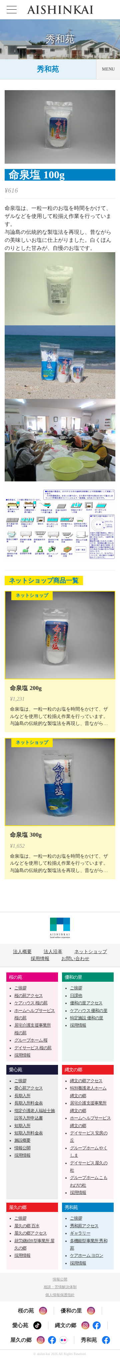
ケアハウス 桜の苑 (31, 1003)
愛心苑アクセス (28, 1088)
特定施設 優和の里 (86, 1018)
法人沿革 (53, 951)
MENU (108, 69)
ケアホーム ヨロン (86, 1255)
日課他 (76, 995)
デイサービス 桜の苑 (33, 1048)
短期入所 (22, 1125)
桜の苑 (15, 977)
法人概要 (22, 951)
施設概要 (22, 1140)
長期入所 (22, 1096)
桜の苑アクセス (28, 995)
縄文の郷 (73, 1069)
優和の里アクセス (86, 1003)
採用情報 (40, 958)
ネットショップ (90, 951)
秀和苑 (48, 69)
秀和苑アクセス (84, 1226)
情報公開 (22, 1148)
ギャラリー (80, 1233)
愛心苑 (15, 1069)
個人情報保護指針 (60, 1295)
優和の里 (73, 977)
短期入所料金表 (28, 1133)
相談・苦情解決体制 (60, 1287)
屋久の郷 (18, 1207)
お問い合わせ (75, 958)
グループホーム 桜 (31, 1040)
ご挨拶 (20, 988)
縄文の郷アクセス (86, 1081)
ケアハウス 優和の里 (88, 1010)
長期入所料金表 (28, 1103)
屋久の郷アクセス (30, 1233)
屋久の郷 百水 (26, 1226)
